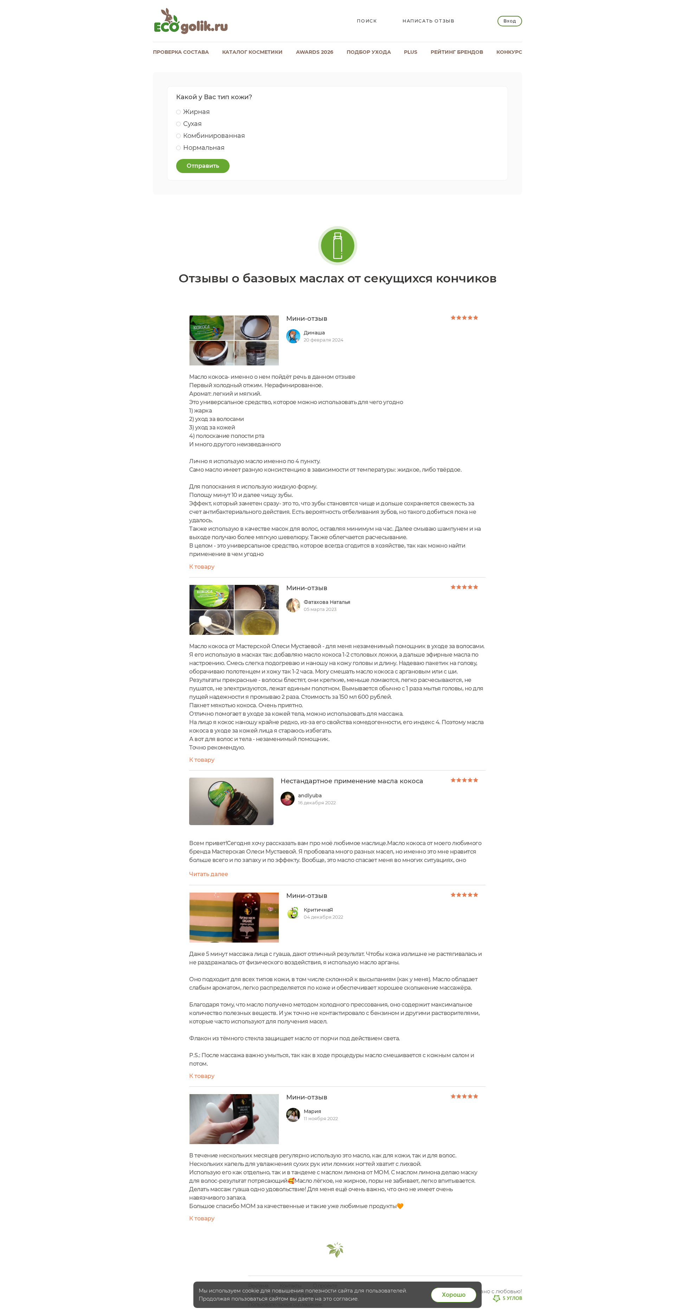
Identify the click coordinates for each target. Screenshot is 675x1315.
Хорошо (453, 1294)
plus (410, 52)
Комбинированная (214, 136)
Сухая (192, 124)
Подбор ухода (369, 52)
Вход (509, 21)
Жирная (196, 112)
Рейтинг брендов (457, 52)
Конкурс (509, 52)
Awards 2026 (314, 52)
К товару (201, 566)
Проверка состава (181, 52)
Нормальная (204, 148)
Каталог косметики (252, 52)
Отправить (203, 165)
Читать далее (208, 874)
